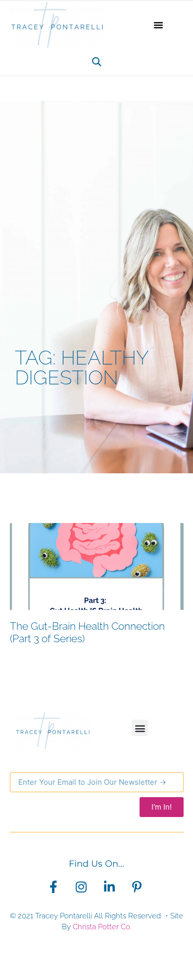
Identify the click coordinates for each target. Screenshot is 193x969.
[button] (158, 24)
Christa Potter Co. (102, 926)
